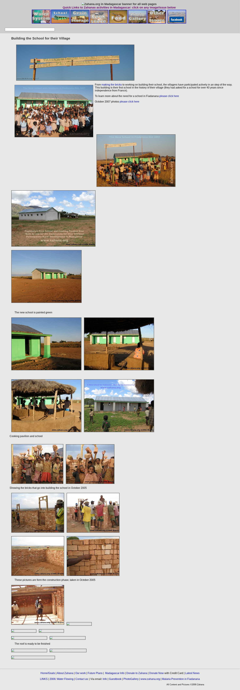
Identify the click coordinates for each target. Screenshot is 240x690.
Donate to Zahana (136, 673)
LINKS (44, 679)
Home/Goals (47, 673)
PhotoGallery (131, 679)
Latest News (192, 673)
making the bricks (112, 84)
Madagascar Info (114, 673)
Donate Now (156, 673)
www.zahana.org (150, 679)
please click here (169, 96)
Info (105, 679)
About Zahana (65, 673)
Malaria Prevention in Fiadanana (181, 679)
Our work (80, 673)
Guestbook (115, 679)
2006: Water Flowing (61, 679)
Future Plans (95, 673)
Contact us (81, 679)
